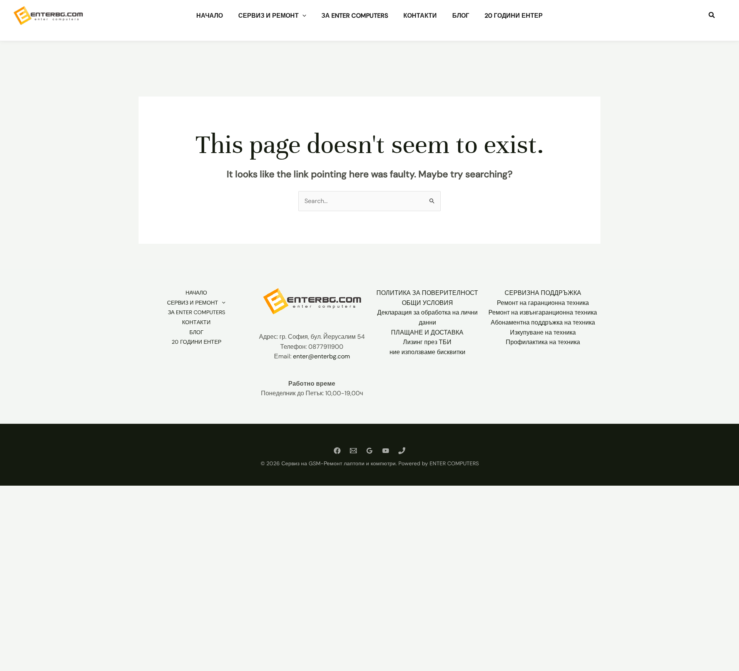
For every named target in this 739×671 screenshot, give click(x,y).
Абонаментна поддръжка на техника (543, 322)
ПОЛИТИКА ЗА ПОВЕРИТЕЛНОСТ (427, 293)
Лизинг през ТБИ (427, 342)
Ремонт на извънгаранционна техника (542, 312)
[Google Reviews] (369, 450)
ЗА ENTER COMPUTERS (354, 16)
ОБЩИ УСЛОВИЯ (427, 303)
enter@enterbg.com (321, 356)
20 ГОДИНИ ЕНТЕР (514, 16)
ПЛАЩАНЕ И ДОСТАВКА (427, 332)
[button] (302, 16)
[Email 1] (353, 450)
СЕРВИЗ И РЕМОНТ (268, 16)
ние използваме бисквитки (427, 352)
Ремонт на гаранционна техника (543, 303)
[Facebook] (337, 450)
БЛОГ (460, 16)
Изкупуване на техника (543, 332)
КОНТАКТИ (420, 16)
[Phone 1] (401, 450)
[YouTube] (385, 450)
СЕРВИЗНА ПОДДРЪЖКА (543, 293)
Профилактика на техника (543, 342)
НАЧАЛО (209, 16)
